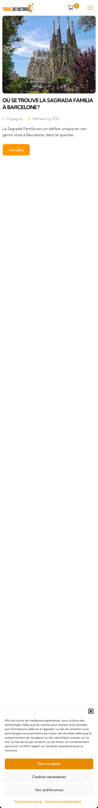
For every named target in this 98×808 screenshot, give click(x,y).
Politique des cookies (29, 801)
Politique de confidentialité (63, 801)
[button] (90, 711)
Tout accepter (49, 763)
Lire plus (16, 149)
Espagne (15, 118)
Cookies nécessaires (49, 776)
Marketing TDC (46, 118)
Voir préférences (49, 790)
